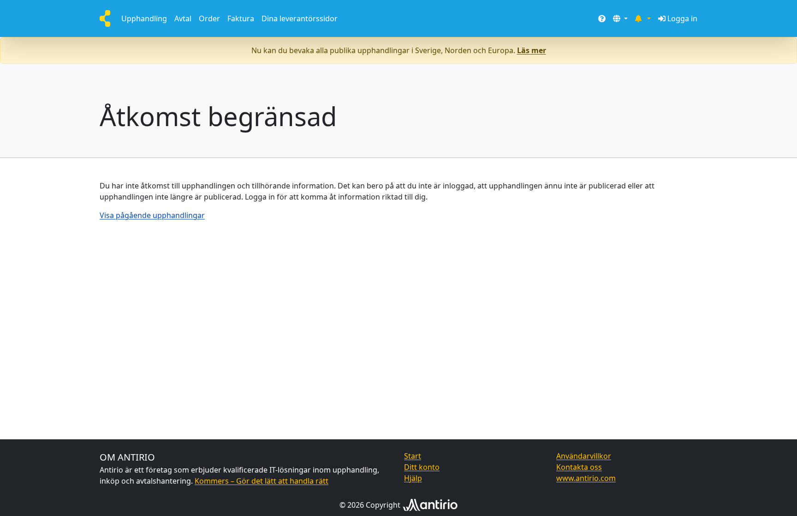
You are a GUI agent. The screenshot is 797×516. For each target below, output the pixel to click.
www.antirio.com (586, 478)
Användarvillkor (583, 456)
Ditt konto (422, 467)
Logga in (682, 18)
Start (412, 456)
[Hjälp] (602, 18)
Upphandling (144, 18)
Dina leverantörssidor (300, 18)
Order (209, 18)
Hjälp (413, 478)
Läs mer (531, 50)
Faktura (240, 18)
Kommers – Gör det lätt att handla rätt (261, 481)
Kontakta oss (579, 467)
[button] (620, 18)
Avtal (182, 18)
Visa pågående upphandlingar (152, 215)
